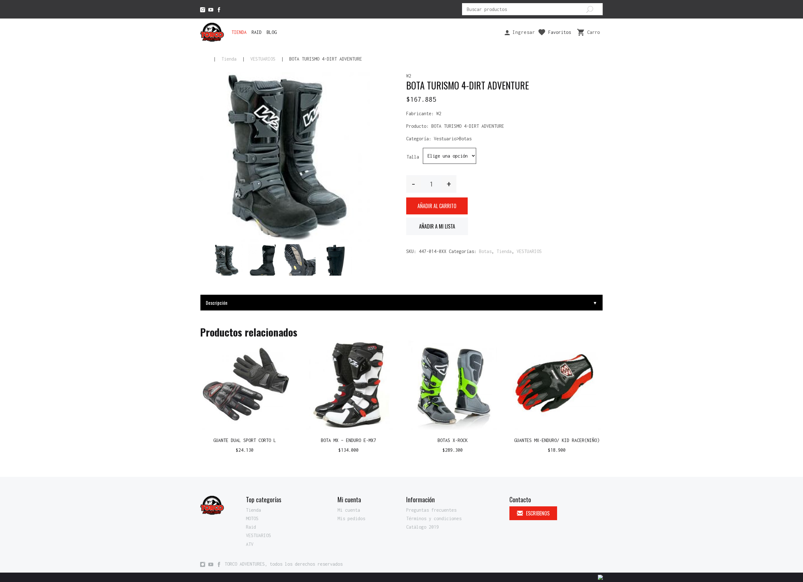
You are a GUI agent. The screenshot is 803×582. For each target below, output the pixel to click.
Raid (257, 32)
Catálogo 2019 (422, 527)
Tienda (239, 32)
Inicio (204, 59)
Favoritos (559, 32)
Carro (593, 32)
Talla (413, 156)
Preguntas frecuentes (431, 510)
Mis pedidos (351, 518)
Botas (485, 251)
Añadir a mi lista (437, 226)
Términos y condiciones (433, 518)
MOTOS (252, 518)
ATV (249, 544)
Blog (272, 32)
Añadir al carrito (436, 206)
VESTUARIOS (262, 59)
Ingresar (522, 32)
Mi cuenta (349, 510)
